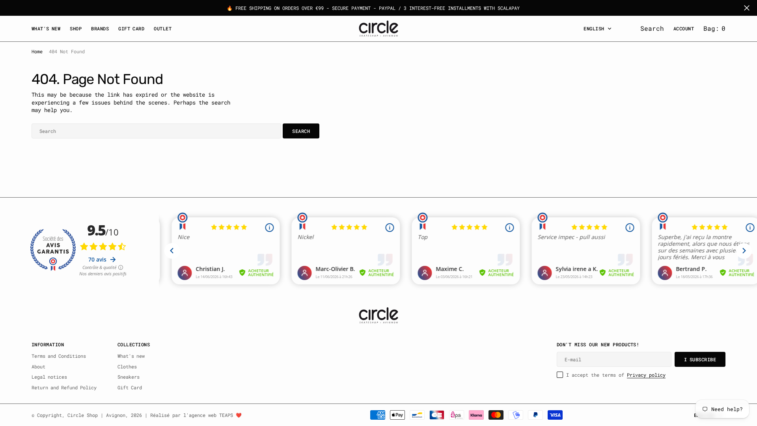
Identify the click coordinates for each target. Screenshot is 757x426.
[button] (714, 28)
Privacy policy (646, 375)
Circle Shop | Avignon (96, 415)
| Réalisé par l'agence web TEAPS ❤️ (193, 415)
